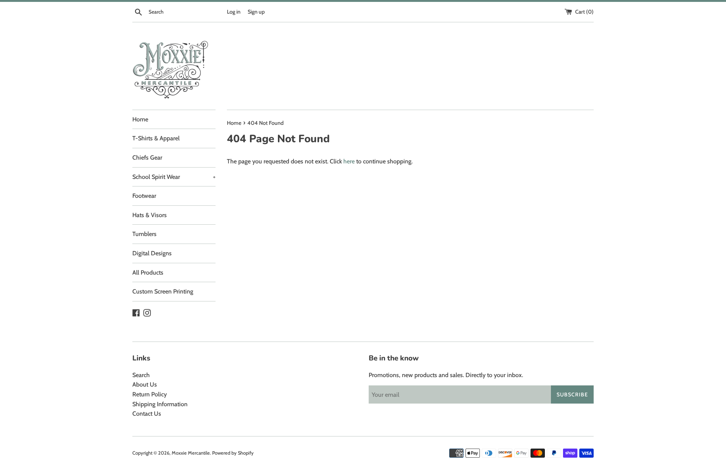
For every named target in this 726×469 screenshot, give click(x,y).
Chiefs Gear (147, 157)
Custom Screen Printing (162, 291)
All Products (147, 272)
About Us (144, 384)
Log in (233, 11)
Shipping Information (160, 404)
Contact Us (146, 413)
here (349, 161)
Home (140, 119)
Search (141, 375)
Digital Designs (152, 253)
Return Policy (149, 394)
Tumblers (144, 234)
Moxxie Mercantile (191, 453)
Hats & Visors (149, 215)
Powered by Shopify (233, 453)
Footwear (144, 195)
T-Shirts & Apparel (156, 138)
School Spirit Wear (174, 176)
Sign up (256, 11)
